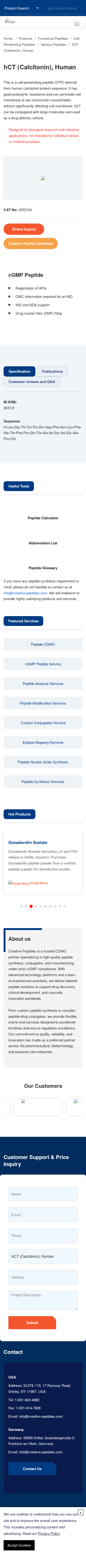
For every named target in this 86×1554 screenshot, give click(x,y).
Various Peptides (53, 44)
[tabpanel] (43, 420)
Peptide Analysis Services (43, 683)
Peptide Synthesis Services (43, 781)
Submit (32, 1322)
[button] (21, 906)
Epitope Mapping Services (43, 742)
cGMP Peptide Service (43, 663)
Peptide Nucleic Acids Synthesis (43, 761)
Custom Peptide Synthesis (31, 243)
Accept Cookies (19, 1545)
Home (8, 38)
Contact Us (32, 1468)
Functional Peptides (53, 38)
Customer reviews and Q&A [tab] (32, 381)
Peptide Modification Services (43, 703)
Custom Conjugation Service (43, 722)
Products (25, 38)
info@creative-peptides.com (25, 592)
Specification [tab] (19, 371)
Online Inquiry (24, 229)
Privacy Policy (49, 1533)
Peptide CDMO (43, 644)
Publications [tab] (52, 371)
